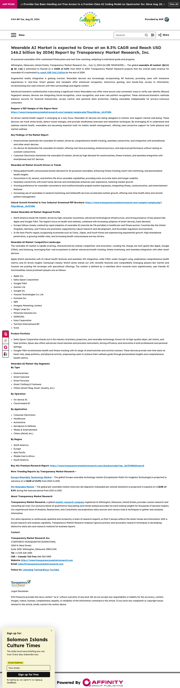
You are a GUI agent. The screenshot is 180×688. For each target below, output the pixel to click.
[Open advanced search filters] (152, 35)
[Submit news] (6, 334)
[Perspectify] (6, 340)
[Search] (146, 35)
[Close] (51, 630)
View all (173, 4)
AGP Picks (8, 4)
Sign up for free (28, 674)
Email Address (15, 662)
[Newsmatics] (6, 354)
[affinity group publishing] (6, 347)
